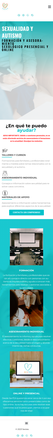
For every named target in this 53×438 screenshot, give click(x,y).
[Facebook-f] (19, 15)
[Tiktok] (32, 15)
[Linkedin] (28, 15)
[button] (27, 423)
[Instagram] (23, 15)
